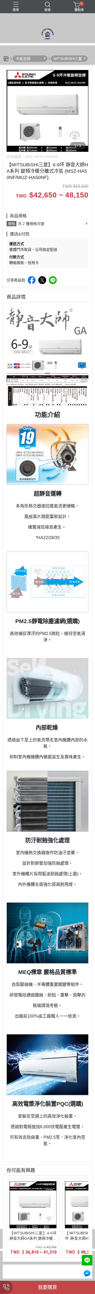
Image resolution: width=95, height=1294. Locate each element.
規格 (11, 224)
